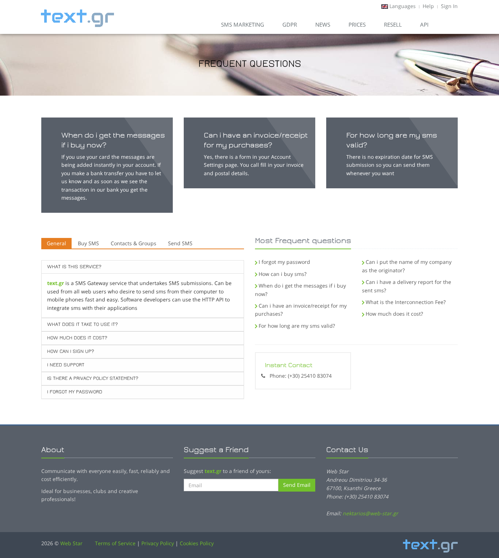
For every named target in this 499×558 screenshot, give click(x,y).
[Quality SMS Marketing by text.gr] (77, 13)
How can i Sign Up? (70, 351)
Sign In (449, 6)
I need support (65, 364)
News (322, 24)
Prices (357, 24)
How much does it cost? (77, 337)
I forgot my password (74, 392)
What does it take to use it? (82, 324)
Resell (393, 24)
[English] (384, 6)
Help (428, 6)
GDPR (289, 24)
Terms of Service (115, 543)
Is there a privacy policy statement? (92, 378)
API (424, 24)
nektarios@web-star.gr (370, 513)
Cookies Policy (197, 543)
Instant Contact (288, 365)
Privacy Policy (157, 543)
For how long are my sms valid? (297, 325)
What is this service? (74, 266)
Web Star (71, 543)
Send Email (297, 484)
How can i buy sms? (282, 273)
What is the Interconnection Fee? (406, 302)
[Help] (448, 24)
